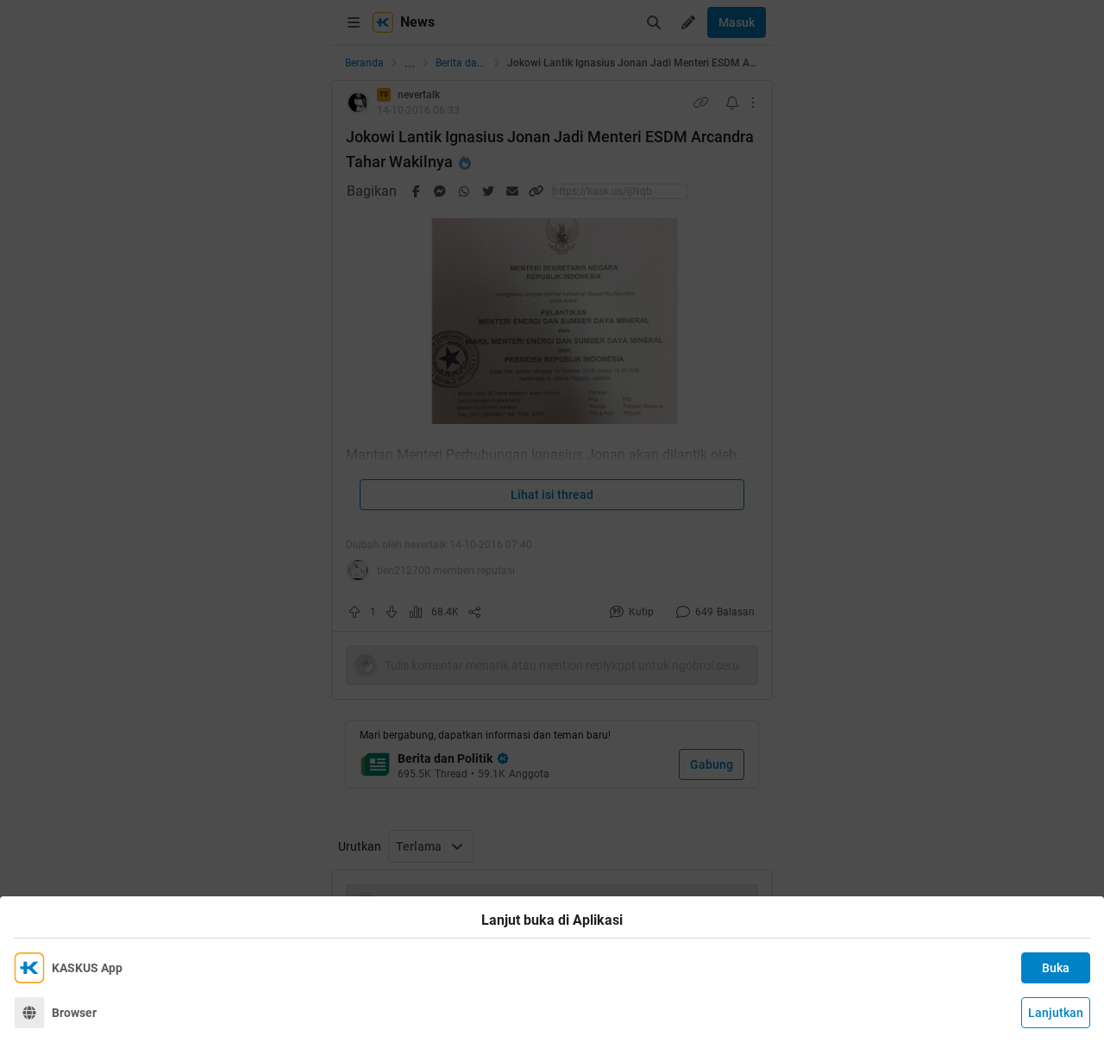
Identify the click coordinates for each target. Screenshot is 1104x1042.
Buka (1056, 968)
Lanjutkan (1055, 1013)
